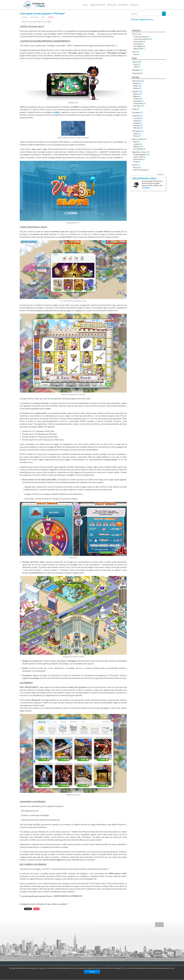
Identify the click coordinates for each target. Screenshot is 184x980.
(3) (144, 41)
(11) (141, 131)
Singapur (136, 70)
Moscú (136, 167)
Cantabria (137, 101)
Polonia (135, 115)
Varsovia (136, 125)
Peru (134, 51)
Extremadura (138, 103)
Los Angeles (138, 46)
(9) (148, 152)
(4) (140, 83)
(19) (139, 34)
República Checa (139, 152)
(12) (144, 139)
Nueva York (137, 48)
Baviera (136, 83)
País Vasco (137, 106)
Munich (136, 88)
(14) (150, 39)
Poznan (136, 123)
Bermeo (136, 94)
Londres (136, 144)
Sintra (135, 136)
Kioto (135, 64)
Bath (135, 142)
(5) (148, 37)
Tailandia (136, 73)
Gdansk (136, 121)
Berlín (135, 86)
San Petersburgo (140, 170)
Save (37, 909)
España (135, 91)
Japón (134, 61)
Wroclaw (136, 128)
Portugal (136, 131)
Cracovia (136, 118)
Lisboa (135, 133)
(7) (139, 67)
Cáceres (136, 99)
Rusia (134, 165)
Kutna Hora (137, 159)
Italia (134, 109)
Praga (135, 162)
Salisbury (136, 146)
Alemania (136, 81)
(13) (140, 91)
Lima (135, 54)
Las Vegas (47, 22)
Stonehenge (138, 149)
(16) (142, 81)
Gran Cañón (138, 41)
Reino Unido (137, 139)
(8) (139, 162)
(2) (141, 73)
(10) (139, 61)
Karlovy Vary (138, 157)
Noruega (136, 112)
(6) (141, 118)
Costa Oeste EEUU (35, 22)
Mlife (57, 112)
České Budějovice (140, 154)
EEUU (24, 22)
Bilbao (135, 96)
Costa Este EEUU (140, 37)
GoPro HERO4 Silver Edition (144, 178)
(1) (141, 70)
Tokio (135, 67)
